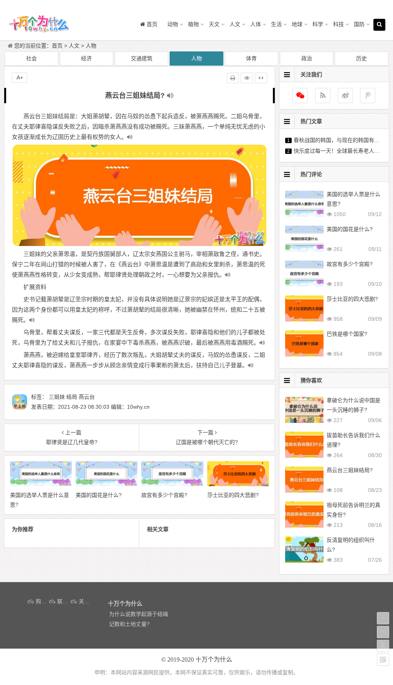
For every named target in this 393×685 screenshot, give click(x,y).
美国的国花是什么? (350, 229)
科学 (317, 24)
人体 (255, 24)
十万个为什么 (213, 659)
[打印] (233, 78)
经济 (86, 58)
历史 (361, 58)
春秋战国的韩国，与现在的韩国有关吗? (341, 140)
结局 (71, 397)
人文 (235, 24)
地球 (297, 24)
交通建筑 (141, 58)
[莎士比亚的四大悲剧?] (238, 484)
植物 (193, 24)
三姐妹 (57, 397)
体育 (251, 58)
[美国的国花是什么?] (106, 484)
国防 (359, 24)
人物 (91, 46)
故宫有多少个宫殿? (350, 264)
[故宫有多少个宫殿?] (172, 484)
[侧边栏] (261, 78)
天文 (214, 24)
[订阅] (322, 95)
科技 (338, 24)
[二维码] (383, 660)
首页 (57, 46)
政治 (306, 58)
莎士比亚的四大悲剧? (352, 299)
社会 (31, 58)
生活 (276, 24)
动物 (172, 24)
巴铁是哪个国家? (347, 334)
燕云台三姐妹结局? (350, 470)
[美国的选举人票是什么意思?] (41, 484)
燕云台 (87, 397)
